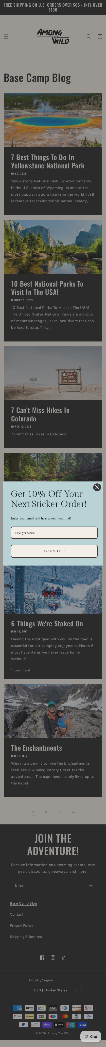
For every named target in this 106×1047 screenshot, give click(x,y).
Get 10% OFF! (54, 551)
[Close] (97, 487)
